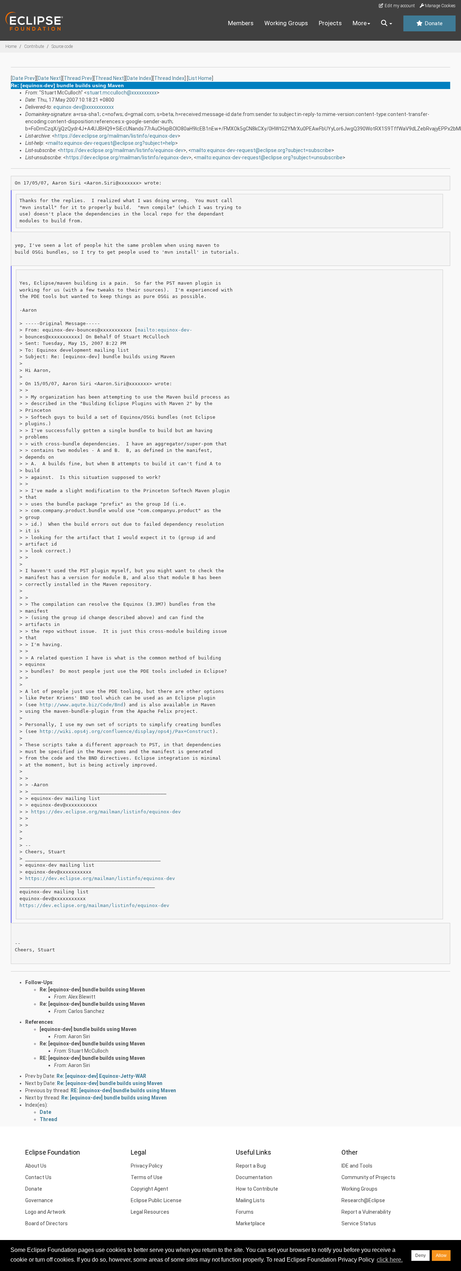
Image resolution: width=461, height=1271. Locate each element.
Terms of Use (146, 1177)
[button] (386, 23)
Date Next (49, 78)
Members (241, 23)
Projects (330, 23)
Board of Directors (46, 1223)
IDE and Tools (356, 1166)
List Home (200, 78)
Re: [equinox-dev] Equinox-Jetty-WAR (101, 1076)
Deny (420, 1255)
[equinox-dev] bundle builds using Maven (88, 1029)
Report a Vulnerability (366, 1212)
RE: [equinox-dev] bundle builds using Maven (92, 1058)
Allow (441, 1255)
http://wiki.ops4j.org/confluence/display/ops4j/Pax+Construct (126, 731)
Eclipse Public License (156, 1200)
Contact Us (38, 1177)
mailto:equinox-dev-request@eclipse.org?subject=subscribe (261, 150)
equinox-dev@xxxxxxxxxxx (83, 107)
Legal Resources (150, 1212)
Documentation (254, 1177)
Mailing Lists (250, 1200)
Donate (433, 23)
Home (11, 46)
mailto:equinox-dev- (165, 330)
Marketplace (250, 1223)
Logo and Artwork (45, 1212)
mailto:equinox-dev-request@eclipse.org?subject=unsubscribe (270, 157)
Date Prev (23, 78)
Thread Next (109, 78)
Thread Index (169, 78)
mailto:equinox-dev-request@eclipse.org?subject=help (111, 143)
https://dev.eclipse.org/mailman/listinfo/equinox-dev (116, 136)
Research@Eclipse (363, 1200)
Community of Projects (368, 1177)
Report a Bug (251, 1166)
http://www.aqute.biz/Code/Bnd (81, 704)
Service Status (358, 1223)
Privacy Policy (146, 1166)
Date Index (139, 78)
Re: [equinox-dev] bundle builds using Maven (92, 989)
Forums (245, 1212)
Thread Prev (78, 78)
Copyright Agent (149, 1189)
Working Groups (286, 23)
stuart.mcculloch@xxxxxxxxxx (122, 92)
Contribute (34, 46)
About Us (35, 1166)
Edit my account (399, 5)
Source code (62, 46)
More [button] (360, 23)
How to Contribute (257, 1189)
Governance (39, 1200)
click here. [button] (390, 1260)
